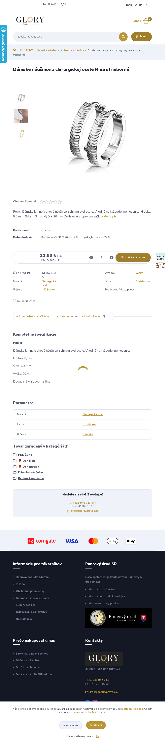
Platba (20, 584)
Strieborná (143, 281)
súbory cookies (133, 709)
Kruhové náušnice (74, 50)
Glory (139, 273)
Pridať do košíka (133, 257)
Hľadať (123, 36)
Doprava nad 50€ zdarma (32, 577)
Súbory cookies (25, 605)
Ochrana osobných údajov (33, 598)
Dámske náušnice (48, 50)
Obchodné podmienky (30, 591)
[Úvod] (32, 21)
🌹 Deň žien (26, 461)
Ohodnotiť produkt (25, 201)
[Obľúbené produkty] (140, 5)
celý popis (109, 216)
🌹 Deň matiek (28, 467)
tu (97, 736)
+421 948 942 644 (30, 4)
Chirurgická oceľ (92, 414)
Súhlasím (96, 725)
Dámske (49, 289)
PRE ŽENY (26, 50)
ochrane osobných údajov (88, 712)
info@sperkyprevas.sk (84, 511)
